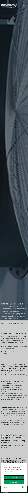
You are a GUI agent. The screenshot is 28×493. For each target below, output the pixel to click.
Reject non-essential (14, 482)
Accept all (14, 477)
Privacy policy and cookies (11, 473)
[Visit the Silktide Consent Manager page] (22, 487)
